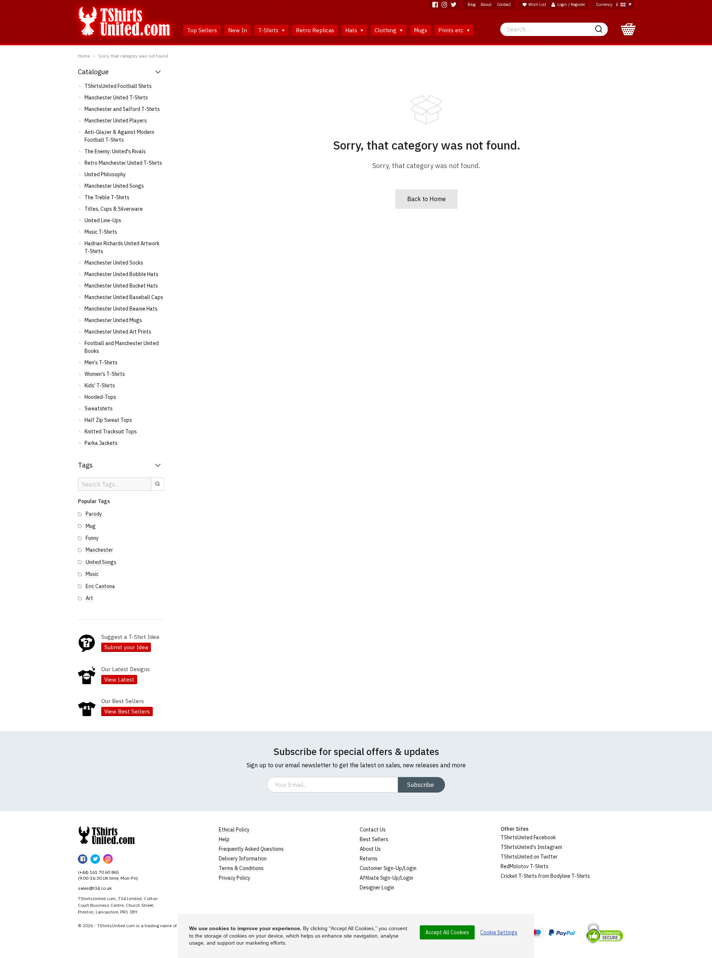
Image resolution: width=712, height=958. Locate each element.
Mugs (420, 30)
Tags (85, 465)
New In (237, 30)
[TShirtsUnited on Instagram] (444, 4)
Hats (352, 30)
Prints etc (451, 30)
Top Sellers (202, 30)
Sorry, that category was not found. (133, 56)
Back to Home (426, 199)
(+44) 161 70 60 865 (98, 872)
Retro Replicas (315, 30)
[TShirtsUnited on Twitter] (453, 4)
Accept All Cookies (447, 932)
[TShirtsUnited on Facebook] (435, 4)
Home (84, 56)
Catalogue (93, 72)
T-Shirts (269, 30)
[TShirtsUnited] (106, 835)
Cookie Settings (498, 932)
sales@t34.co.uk (95, 888)
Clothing (386, 30)
